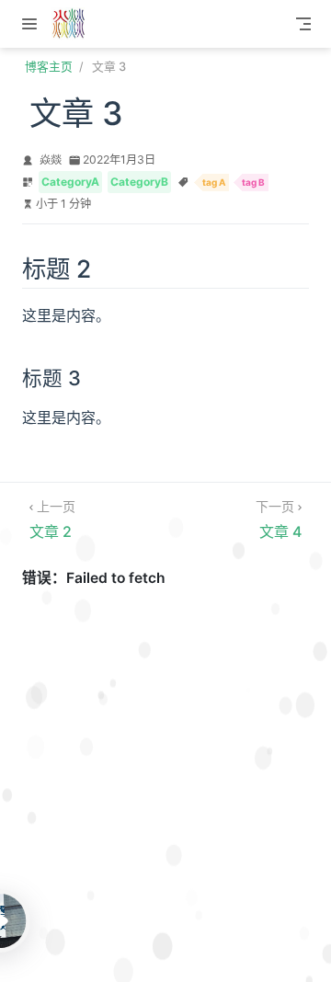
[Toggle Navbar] (303, 24)
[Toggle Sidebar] (33, 24)
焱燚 (51, 159)
